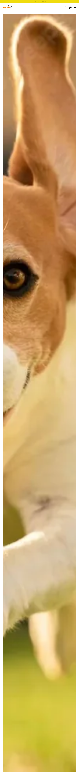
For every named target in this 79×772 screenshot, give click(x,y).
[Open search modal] (66, 7)
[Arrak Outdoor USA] (7, 6)
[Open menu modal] (75, 7)
